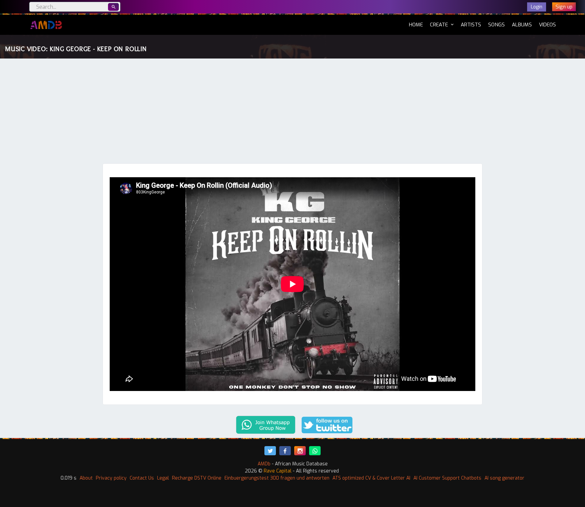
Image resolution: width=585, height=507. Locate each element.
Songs (496, 24)
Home (416, 24)
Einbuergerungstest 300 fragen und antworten (276, 478)
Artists (471, 24)
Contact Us (142, 478)
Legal (163, 478)
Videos (547, 24)
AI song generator (504, 478)
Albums (522, 24)
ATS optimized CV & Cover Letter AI (371, 478)
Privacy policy (111, 478)
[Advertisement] (292, 112)
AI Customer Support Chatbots (447, 478)
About (86, 478)
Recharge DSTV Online (196, 478)
